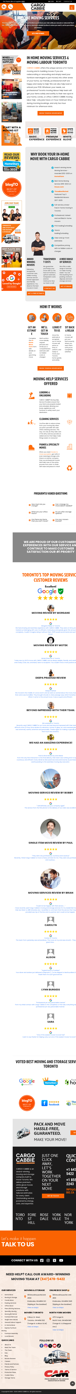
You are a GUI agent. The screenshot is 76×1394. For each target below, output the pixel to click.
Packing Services (10, 1303)
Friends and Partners (12, 1364)
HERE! (23, 1)
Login (52, 1)
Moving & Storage (11, 1297)
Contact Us (68, 1)
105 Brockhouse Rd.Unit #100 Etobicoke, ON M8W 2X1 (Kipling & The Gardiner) (37, 1301)
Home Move (9, 1295)
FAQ (6, 1353)
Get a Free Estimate (38, 33)
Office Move (9, 1306)
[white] (68, 131)
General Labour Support (13, 1322)
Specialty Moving (10, 1311)
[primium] (51, 131)
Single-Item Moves (11, 1320)
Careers (7, 1361)
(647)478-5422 (52, 1279)
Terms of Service (11, 1370)
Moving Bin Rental (11, 1314)
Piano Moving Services (12, 1309)
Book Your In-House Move (50, 113)
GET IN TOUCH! (53, 1196)
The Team (8, 1350)
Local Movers (9, 1336)
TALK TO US (17, 1244)
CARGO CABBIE (33, 68)
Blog (6, 1356)
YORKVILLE (56, 1217)
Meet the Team (10, 1347)
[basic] (34, 131)
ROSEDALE (44, 1217)
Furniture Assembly (11, 1333)
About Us (8, 1345)
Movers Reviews (10, 1359)
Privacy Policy (9, 1367)
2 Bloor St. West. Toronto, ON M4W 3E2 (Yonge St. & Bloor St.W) (37, 1322)
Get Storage (66, 286)
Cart (59, 1)
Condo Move (9, 1300)
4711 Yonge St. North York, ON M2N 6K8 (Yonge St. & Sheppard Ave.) (62, 1323)
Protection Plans (10, 1372)
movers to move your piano (48, 453)
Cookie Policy (9, 1375)
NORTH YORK (68, 1219)
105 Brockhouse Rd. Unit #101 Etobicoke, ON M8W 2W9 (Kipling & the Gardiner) (62, 1301)
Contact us (49, 288)
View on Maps (32, 1307)
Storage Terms (10, 1378)
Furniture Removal (11, 1317)
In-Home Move (10, 1325)
